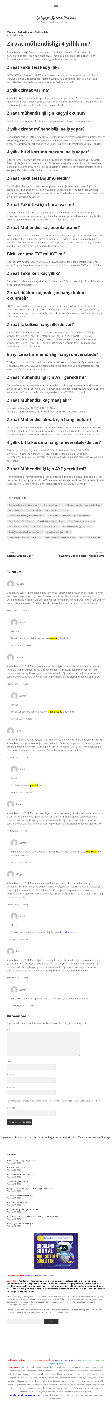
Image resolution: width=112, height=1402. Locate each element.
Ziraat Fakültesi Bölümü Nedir (21, 521)
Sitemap (105, 1137)
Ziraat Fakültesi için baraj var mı (82, 521)
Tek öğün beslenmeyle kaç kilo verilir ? (22, 1160)
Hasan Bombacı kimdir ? (17, 1167)
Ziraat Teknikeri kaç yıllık (90, 537)
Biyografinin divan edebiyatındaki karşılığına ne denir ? (29, 1188)
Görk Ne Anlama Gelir (20, 555)
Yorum (10, 1029)
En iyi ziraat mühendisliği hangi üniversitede (26, 516)
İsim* (9, 1061)
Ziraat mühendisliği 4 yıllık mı (59, 532)
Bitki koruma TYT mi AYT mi (57, 510)
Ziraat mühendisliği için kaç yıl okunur (60, 537)
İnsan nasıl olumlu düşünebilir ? (20, 1195)
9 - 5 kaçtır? (12, 1108)
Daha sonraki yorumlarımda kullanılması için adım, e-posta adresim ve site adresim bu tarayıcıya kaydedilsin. (55, 1101)
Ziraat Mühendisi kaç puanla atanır (77, 526)
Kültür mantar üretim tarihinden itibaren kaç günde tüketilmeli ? (33, 1216)
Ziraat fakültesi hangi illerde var (51, 521)
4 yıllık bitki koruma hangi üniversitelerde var (82, 505)
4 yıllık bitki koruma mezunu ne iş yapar (25, 510)
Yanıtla (24, 610)
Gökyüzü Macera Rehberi (56, 18)
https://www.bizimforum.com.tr (17, 1137)
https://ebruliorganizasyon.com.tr (52, 1137)
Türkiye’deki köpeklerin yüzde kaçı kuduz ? (24, 1209)
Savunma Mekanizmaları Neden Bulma (82, 555)
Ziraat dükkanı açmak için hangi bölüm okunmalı (69, 516)
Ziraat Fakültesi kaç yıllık (18, 526)
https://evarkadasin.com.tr (86, 1137)
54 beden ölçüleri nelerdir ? (18, 1181)
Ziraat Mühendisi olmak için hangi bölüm (25, 532)
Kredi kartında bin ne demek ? (19, 1202)
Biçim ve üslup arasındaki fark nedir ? (22, 1174)
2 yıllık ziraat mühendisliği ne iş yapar (24, 505)
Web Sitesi (11, 1087)
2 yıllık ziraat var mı (52, 505)
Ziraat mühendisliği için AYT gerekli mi (24, 537)
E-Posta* (10, 1074)
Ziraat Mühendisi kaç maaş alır (45, 526)
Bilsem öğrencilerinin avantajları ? (21, 1223)
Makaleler (20, 497)
